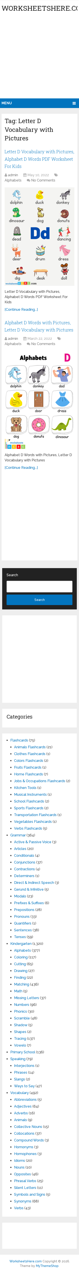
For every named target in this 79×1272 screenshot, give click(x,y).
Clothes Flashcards (29, 754)
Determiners (24, 876)
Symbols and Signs (29, 1194)
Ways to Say (24, 1086)
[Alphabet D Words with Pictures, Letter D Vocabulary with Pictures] (39, 400)
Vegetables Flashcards (33, 822)
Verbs (18, 1208)
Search (12, 575)
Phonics (20, 1011)
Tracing (20, 1038)
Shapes (20, 1032)
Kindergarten (21, 944)
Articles (20, 849)
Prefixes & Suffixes (29, 903)
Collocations (24, 1133)
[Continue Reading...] (21, 309)
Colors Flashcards (28, 761)
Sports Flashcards (28, 808)
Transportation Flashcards (35, 815)
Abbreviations (25, 1100)
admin (13, 175)
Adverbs (21, 1113)
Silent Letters (25, 1188)
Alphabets (13, 180)
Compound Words (29, 1140)
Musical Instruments (30, 794)
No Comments (43, 180)
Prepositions (24, 910)
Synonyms (22, 1201)
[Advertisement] (39, 56)
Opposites (22, 1174)
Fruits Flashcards (27, 767)
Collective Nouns (28, 1127)
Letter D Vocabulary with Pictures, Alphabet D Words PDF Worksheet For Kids (39, 159)
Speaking (17, 1059)
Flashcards (19, 740)
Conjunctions (24, 862)
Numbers (21, 1005)
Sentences (23, 930)
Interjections (24, 1066)
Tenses (20, 937)
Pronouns (22, 916)
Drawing (20, 971)
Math (18, 991)
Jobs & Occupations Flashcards (39, 781)
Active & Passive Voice (32, 842)
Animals (20, 1120)
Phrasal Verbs (25, 1181)
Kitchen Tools (25, 788)
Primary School (22, 1052)
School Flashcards (29, 801)
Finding (20, 977)
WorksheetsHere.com (25, 1261)
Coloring (21, 957)
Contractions (24, 869)
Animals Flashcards (30, 747)
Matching (21, 984)
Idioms (19, 1161)
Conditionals (24, 855)
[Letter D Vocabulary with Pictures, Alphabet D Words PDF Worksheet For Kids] (39, 236)
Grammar (18, 835)
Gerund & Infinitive (29, 889)
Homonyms (23, 1147)
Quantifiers (22, 923)
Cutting (20, 964)
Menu (7, 103)
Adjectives (23, 1106)
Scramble (22, 1018)
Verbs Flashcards (28, 828)
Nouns (19, 1167)
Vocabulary (19, 1093)
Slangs (19, 1079)
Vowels (20, 1045)
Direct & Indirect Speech (34, 883)
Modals (20, 896)
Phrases (20, 1072)
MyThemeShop (47, 1266)
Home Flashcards (28, 774)
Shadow (20, 1025)
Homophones (25, 1154)
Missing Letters (26, 998)
